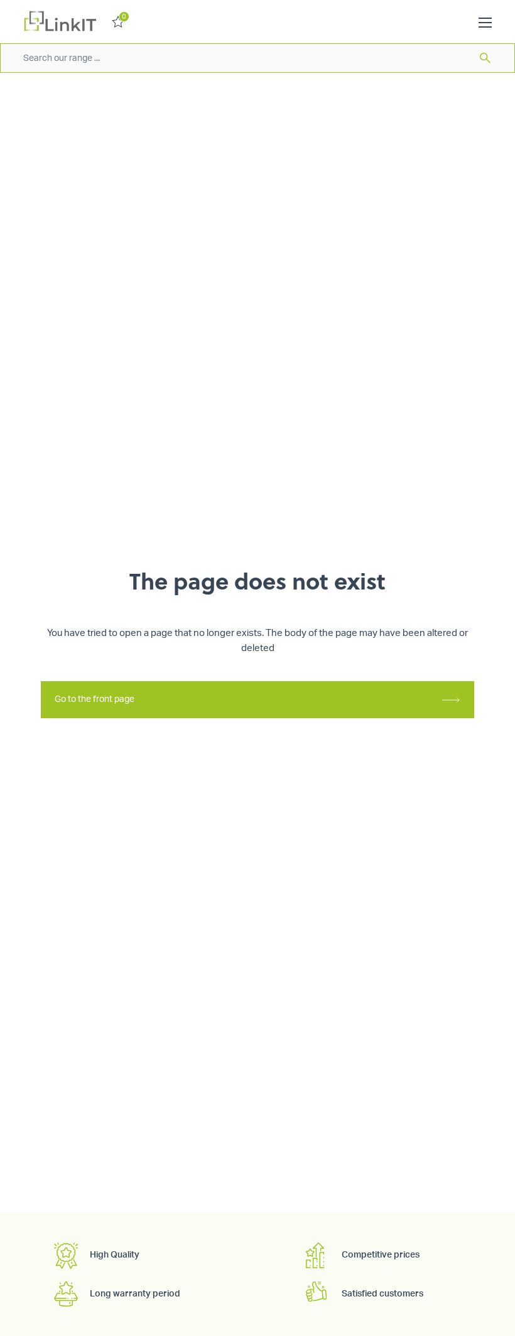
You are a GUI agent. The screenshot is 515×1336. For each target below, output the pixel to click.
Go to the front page (94, 699)
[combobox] (257, 58)
